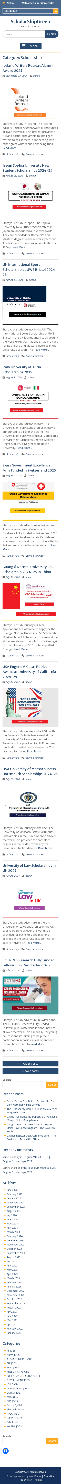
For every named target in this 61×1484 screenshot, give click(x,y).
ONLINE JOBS (14, 1405)
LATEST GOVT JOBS (18, 1388)
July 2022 (12, 1311)
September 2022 (16, 1303)
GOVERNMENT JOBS (18, 1380)
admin (36, 75)
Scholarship (13, 154)
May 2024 (12, 1223)
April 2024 (12, 1227)
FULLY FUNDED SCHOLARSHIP (24, 1375)
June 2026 (12, 1190)
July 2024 (12, 1215)
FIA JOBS (12, 1363)
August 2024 (14, 1211)
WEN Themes (34, 1479)
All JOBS (11, 1350)
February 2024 (15, 1236)
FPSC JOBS (13, 1367)
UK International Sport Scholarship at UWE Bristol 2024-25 (30, 269)
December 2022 (15, 1290)
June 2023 (12, 1265)
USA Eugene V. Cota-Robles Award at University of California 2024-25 (29, 672)
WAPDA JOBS (14, 1426)
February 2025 (15, 1194)
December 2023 (15, 1240)
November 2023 (16, 1244)
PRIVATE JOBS (15, 1417)
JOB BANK (12, 1384)
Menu (34, 46)
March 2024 (13, 1232)
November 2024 (16, 1202)
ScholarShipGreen (30, 21)
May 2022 (12, 1320)
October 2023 (14, 1248)
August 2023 (14, 1257)
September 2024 (16, 1206)
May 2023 (12, 1269)
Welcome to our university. (38, 3)
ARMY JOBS (13, 1354)
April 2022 (12, 1324)
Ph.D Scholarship (16, 1409)
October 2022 (14, 1299)
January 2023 (14, 1286)
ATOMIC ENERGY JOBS (19, 1359)
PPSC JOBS (13, 1413)
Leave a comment (35, 154)
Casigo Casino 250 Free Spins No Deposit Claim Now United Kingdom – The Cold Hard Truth (31, 1128)
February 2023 (15, 1282)
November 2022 (16, 1295)
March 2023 (13, 1278)
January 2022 (14, 1332)
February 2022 (15, 1328)
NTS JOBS (12, 1401)
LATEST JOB (13, 1392)
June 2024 (12, 1219)
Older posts (30, 1063)
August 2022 (14, 1307)
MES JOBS (12, 1396)
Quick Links (10, 10)
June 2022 (12, 1316)
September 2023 (16, 1253)
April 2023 (12, 1274)
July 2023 (12, 1261)
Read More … (11, 148)
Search (7, 1079)
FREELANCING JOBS (18, 1371)
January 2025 (14, 1198)
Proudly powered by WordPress (23, 1476)
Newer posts (30, 1071)
